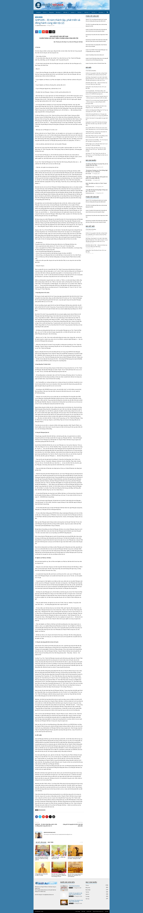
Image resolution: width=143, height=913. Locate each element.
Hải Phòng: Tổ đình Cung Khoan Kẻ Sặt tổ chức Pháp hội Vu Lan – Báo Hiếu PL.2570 (96, 106)
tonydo (87, 29)
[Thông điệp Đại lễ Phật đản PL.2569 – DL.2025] (42, 867)
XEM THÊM (50, 842)
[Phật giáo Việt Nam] (72, 5)
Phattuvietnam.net (90, 167)
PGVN (41, 15)
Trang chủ (38, 12)
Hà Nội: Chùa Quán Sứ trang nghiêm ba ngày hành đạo (97, 119)
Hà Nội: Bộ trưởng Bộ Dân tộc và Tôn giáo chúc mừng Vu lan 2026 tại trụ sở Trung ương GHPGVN (97, 115)
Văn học (93, 12)
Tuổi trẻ (72, 12)
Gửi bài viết (89, 911)
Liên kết (106, 911)
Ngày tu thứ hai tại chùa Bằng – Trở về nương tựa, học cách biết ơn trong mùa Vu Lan (97, 140)
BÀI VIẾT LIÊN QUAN (41, 842)
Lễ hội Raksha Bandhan (91, 70)
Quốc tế (87, 894)
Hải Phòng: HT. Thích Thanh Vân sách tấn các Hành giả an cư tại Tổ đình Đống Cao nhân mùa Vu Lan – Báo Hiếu (97, 155)
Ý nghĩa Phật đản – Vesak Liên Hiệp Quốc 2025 (58, 858)
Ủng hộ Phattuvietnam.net (98, 911)
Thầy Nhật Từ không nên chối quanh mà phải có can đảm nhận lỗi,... (97, 177)
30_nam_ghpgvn (42, 810)
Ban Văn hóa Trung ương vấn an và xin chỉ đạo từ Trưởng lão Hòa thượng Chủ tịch (58, 875)
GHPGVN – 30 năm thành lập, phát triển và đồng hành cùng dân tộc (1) (46, 825)
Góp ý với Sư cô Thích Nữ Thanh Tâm (98, 63)
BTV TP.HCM (88, 173)
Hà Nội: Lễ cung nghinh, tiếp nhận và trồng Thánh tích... (75, 893)
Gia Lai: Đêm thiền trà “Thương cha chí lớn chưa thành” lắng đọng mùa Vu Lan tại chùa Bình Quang (97, 128)
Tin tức (44, 12)
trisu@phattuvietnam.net (48, 894)
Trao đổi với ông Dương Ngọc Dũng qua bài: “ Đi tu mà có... (97, 190)
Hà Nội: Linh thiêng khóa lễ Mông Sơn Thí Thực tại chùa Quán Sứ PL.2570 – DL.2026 (97, 110)
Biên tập (83, 911)
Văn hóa (86, 12)
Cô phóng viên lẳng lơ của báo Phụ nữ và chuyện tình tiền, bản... (97, 164)
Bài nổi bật (88, 889)
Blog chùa (51, 12)
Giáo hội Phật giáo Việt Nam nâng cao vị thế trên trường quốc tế (41, 858)
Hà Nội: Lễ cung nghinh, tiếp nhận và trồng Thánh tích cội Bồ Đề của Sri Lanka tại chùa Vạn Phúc (96, 74)
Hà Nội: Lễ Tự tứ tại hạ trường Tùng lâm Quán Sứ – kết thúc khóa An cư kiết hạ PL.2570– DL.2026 (97, 97)
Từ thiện (87, 896)
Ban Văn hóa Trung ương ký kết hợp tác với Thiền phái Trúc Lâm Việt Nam (75, 875)
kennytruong (88, 34)
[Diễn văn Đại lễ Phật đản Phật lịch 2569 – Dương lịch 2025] (75, 850)
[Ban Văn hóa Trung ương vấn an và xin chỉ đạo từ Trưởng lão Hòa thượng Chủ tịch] (58, 867)
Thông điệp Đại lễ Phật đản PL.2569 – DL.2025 (41, 874)
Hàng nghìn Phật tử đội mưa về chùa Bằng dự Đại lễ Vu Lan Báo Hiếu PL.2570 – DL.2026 (97, 136)
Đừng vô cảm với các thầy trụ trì (97, 54)
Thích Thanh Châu (89, 44)
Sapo (42, 911)
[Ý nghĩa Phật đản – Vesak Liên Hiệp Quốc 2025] (58, 850)
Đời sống (58, 12)
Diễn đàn (65, 12)
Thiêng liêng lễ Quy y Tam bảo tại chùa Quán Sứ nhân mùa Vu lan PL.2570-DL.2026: (96, 132)
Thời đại (79, 12)
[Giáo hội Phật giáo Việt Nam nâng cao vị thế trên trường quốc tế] (42, 850)
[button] (107, 12)
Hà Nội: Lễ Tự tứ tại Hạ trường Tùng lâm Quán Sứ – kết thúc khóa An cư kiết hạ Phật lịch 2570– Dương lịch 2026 (97, 102)
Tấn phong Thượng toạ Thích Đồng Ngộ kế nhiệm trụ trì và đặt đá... (97, 171)
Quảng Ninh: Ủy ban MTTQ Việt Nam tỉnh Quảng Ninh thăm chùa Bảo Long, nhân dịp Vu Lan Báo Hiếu (96, 124)
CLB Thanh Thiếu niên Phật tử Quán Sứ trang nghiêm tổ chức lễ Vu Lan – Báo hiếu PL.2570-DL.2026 (96, 149)
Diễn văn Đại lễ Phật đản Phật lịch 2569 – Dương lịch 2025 (75, 858)
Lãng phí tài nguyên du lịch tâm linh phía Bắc (73, 825)
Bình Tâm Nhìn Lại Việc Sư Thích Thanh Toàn (96, 183)
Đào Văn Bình (89, 180)
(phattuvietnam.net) (41, 25)
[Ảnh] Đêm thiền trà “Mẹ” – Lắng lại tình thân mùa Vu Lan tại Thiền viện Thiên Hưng (96, 83)
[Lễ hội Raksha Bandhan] (64, 888)
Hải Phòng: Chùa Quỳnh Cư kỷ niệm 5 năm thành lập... (76, 901)
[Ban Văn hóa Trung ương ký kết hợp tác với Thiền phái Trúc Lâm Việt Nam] (75, 867)
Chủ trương (77, 911)
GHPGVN (45, 15)
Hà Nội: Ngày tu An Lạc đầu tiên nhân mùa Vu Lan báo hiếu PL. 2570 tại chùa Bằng (96, 144)
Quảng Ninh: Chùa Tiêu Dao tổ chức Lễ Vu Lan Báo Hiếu (96, 87)
